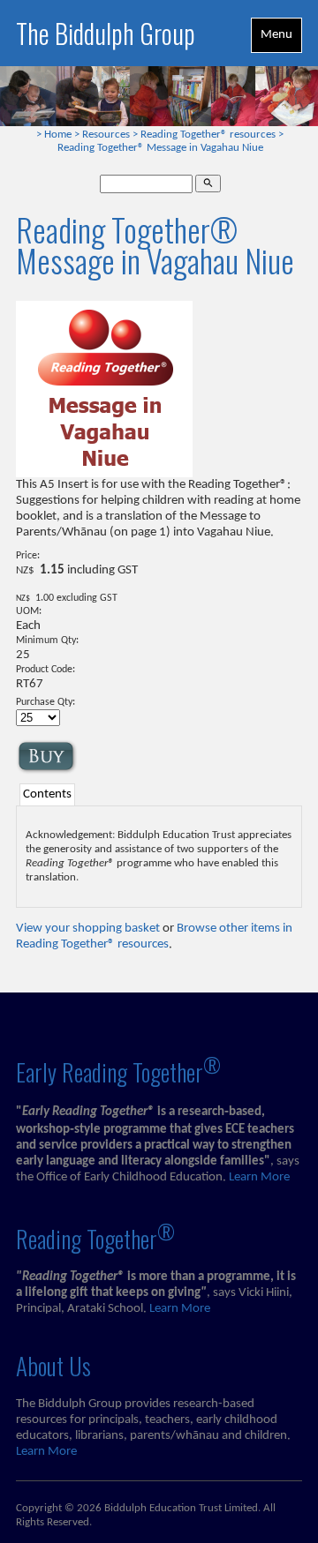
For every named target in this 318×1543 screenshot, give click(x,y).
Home (58, 135)
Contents (47, 794)
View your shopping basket (88, 928)
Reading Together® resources (208, 135)
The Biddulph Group (105, 33)
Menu (276, 34)
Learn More (259, 1177)
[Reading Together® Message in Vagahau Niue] (104, 474)
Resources (106, 135)
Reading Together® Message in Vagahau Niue (160, 148)
